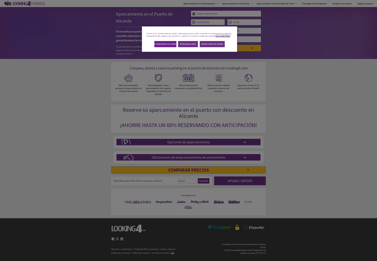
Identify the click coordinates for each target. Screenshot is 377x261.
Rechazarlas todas (188, 44)
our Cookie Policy (223, 36)
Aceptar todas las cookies (212, 44)
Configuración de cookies (165, 44)
